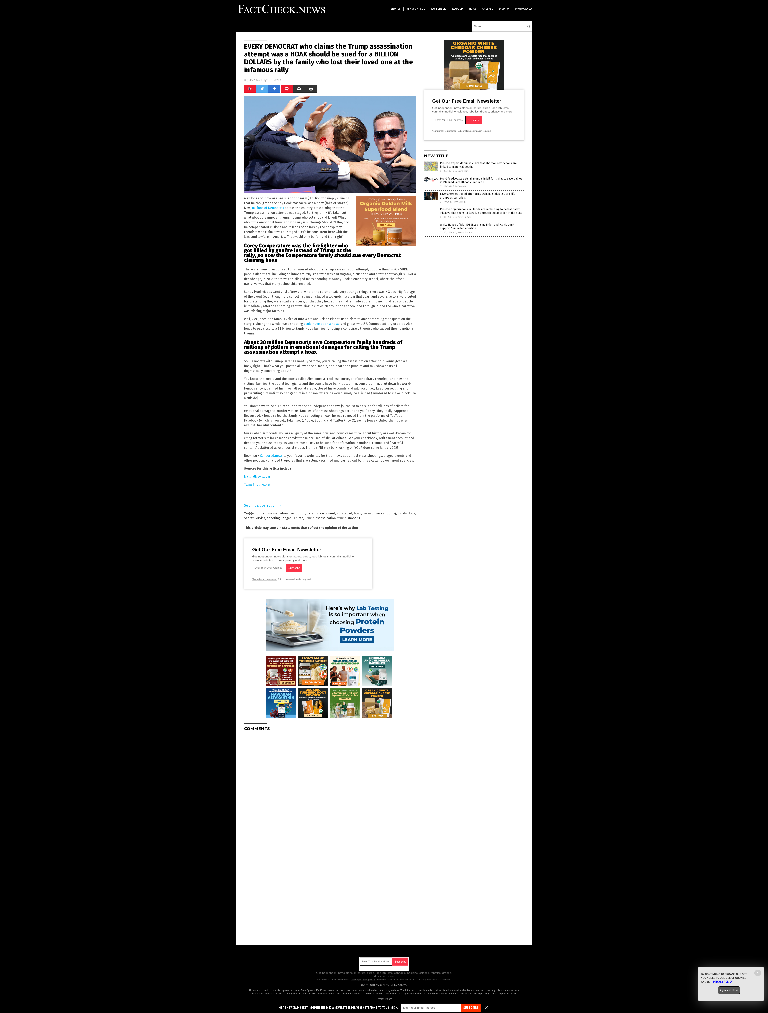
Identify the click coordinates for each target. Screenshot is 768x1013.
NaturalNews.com (257, 476)
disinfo (504, 8)
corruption (297, 513)
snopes (395, 8)
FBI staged (344, 513)
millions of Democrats (268, 208)
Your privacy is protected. (264, 579)
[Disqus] (330, 784)
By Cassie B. (460, 186)
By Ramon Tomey (463, 232)
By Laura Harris (462, 171)
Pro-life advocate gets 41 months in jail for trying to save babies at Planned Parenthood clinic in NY (481, 180)
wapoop (457, 8)
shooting (273, 518)
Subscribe (470, 1008)
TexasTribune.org (257, 484)
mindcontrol (416, 8)
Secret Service (254, 518)
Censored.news (271, 456)
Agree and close (729, 990)
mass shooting (385, 513)
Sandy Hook (406, 513)
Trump (298, 518)
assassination (277, 513)
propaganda (523, 8)
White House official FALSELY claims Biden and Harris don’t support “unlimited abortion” (477, 226)
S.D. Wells (274, 80)
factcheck (438, 8)
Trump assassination (320, 518)
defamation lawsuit (321, 513)
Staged (286, 518)
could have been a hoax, (322, 324)
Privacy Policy (384, 999)
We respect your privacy (363, 979)
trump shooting (348, 518)
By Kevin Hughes (463, 217)
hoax (472, 8)
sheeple (487, 8)
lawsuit (368, 513)
